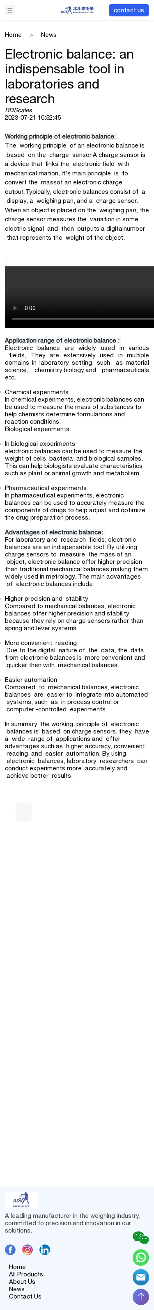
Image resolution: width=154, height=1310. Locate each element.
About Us (22, 1281)
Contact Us (25, 1296)
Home (17, 1266)
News (17, 1288)
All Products (26, 1274)
